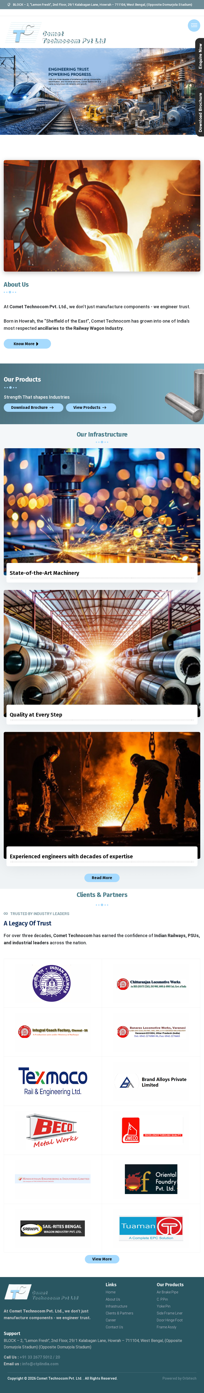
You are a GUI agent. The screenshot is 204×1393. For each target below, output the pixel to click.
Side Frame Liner (170, 1313)
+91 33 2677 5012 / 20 (40, 1357)
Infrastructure (116, 1306)
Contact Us (114, 1327)
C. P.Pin (162, 1299)
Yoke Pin (163, 1306)
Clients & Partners (119, 1313)
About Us (113, 1299)
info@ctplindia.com (40, 1364)
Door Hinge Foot (170, 1320)
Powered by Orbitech (179, 1378)
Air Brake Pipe (167, 1292)
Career (111, 1320)
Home (110, 1292)
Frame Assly (166, 1327)
